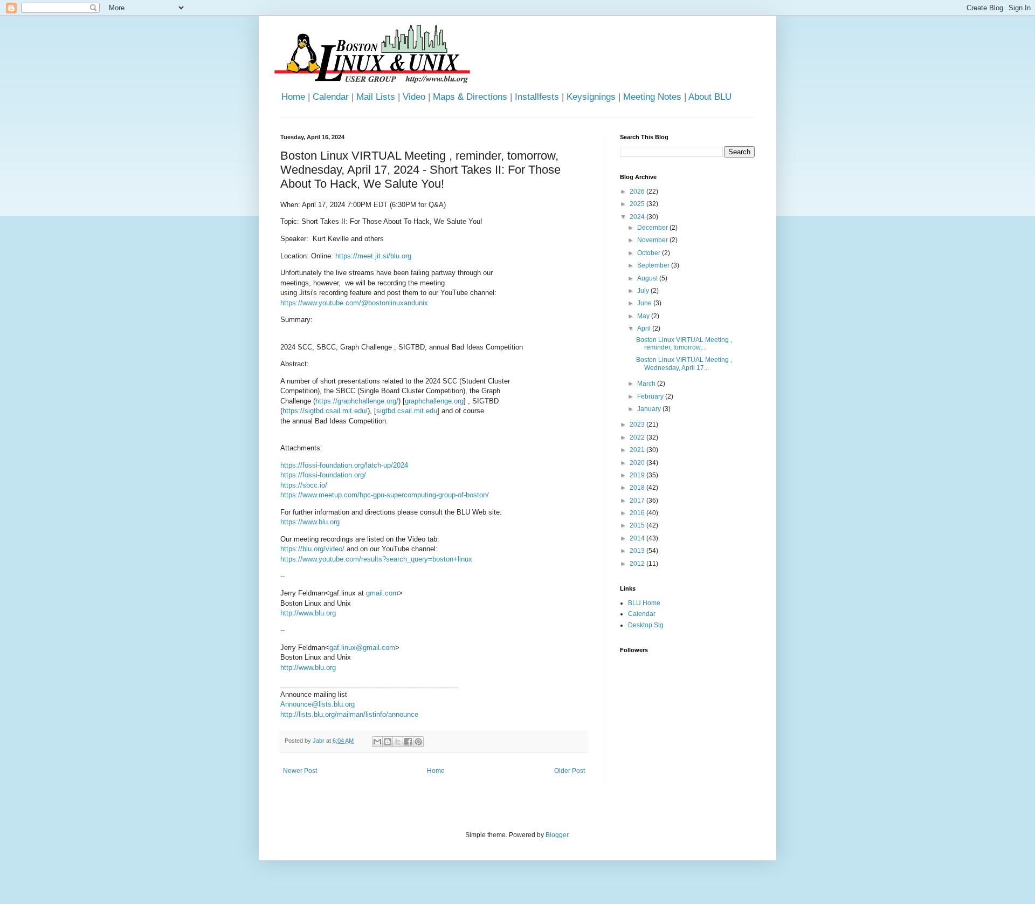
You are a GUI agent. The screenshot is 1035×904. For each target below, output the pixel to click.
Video (414, 97)
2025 (638, 204)
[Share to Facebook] (408, 741)
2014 (638, 538)
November (653, 240)
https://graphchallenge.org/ (356, 401)
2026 (638, 191)
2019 (638, 475)
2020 (638, 463)
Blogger (557, 835)
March (647, 383)
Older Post (569, 771)
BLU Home (644, 603)
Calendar (331, 97)
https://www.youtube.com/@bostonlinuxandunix (354, 303)
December (653, 227)
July (644, 291)
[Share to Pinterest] (418, 741)
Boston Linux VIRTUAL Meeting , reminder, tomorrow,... (684, 343)
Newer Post (300, 771)
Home (293, 97)
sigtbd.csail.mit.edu (406, 411)
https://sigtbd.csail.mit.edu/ (325, 411)
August (648, 278)
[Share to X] (397, 741)
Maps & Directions (470, 97)
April (644, 328)
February (651, 396)
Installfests (537, 97)
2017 (638, 500)
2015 (638, 525)
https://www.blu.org (310, 522)
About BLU (710, 97)
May (644, 316)
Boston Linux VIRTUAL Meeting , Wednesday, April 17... (684, 363)
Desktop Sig (646, 625)
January (650, 409)
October (649, 253)
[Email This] (377, 741)
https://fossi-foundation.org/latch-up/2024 (344, 465)
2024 (638, 217)
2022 (638, 437)
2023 (638, 424)
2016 (638, 513)
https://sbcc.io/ (303, 485)
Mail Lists (375, 97)
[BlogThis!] (387, 741)
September (654, 265)
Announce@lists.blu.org (317, 704)
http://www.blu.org (308, 613)
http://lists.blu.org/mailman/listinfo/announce (349, 714)
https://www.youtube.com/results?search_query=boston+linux (376, 559)
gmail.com (382, 593)
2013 (638, 550)
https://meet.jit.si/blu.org (373, 256)
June (645, 303)
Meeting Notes (652, 97)
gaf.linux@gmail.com (362, 647)
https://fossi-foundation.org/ (323, 475)
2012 (638, 563)
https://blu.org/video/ (312, 549)
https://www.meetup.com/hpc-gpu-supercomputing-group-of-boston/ (384, 495)
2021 (638, 450)
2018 (638, 487)
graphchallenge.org (434, 401)
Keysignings (591, 97)
